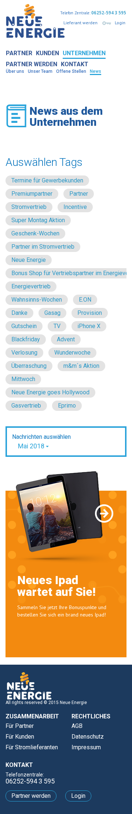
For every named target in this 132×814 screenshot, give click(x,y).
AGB (77, 725)
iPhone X (88, 326)
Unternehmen (84, 53)
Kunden (47, 53)
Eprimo (67, 405)
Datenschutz (88, 736)
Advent (66, 339)
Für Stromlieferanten (32, 747)
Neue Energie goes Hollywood (50, 392)
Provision (89, 312)
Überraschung (29, 365)
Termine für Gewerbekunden (47, 180)
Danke (19, 312)
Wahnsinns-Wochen (36, 299)
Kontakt (74, 64)
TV (57, 326)
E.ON (85, 299)
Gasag (52, 312)
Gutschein (24, 326)
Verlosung (24, 352)
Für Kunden (20, 736)
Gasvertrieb (26, 405)
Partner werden (31, 64)
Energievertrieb (31, 286)
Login (120, 22)
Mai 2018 (32, 446)
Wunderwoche (72, 352)
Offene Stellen (71, 71)
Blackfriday (25, 339)
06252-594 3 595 (108, 13)
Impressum (86, 747)
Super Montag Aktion (38, 220)
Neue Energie (28, 259)
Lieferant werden (80, 22)
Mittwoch (23, 379)
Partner (19, 53)
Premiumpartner (31, 193)
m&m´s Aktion (81, 365)
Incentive (75, 206)
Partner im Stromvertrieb (42, 246)
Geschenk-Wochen (35, 233)
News (95, 71)
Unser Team (40, 71)
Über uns (15, 71)
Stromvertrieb (29, 206)
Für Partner (20, 725)
